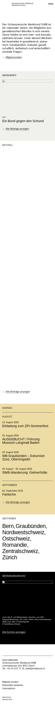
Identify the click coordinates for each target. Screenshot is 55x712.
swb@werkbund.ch (35, 668)
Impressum (6, 697)
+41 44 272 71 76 (15, 668)
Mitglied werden (14, 57)
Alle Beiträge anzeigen (17, 129)
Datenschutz (7, 699)
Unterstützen (8, 688)
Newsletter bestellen (12, 685)
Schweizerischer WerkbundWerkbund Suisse (22, 4)
